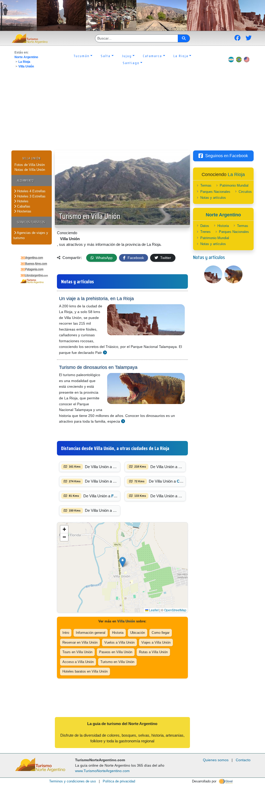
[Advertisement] (132, 111)
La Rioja (24, 62)
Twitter (165, 258)
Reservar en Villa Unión (80, 642)
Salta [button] (106, 56)
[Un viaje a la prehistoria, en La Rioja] (105, 352)
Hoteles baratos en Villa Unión (85, 671)
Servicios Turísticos (31, 222)
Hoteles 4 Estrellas (31, 191)
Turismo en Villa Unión (89, 216)
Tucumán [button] (82, 56)
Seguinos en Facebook (226, 156)
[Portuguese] (239, 59)
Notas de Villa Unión (29, 170)
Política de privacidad (119, 781)
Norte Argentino (26, 57)
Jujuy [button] (127, 56)
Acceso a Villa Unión (78, 662)
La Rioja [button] (180, 56)
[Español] (231, 59)
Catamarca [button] (152, 56)
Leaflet (153, 610)
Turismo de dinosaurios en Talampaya (98, 367)
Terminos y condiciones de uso (72, 781)
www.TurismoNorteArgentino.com (102, 771)
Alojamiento (25, 180)
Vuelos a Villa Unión (119, 642)
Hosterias (23, 211)
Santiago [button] (131, 63)
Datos (204, 226)
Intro (65, 633)
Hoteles (22, 201)
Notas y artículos (213, 198)
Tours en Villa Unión (77, 652)
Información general (90, 633)
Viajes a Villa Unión (156, 642)
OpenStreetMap (175, 610)
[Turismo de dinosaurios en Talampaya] (123, 421)
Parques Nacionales (215, 192)
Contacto (243, 760)
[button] (122, 562)
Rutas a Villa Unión (153, 652)
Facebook (135, 258)
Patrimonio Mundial (234, 185)
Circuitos (245, 192)
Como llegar (161, 633)
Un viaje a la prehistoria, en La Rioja (96, 298)
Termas (205, 185)
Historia (117, 633)
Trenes (205, 232)
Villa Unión (26, 66)
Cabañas (23, 206)
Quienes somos (216, 760)
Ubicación (137, 633)
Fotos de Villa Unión (29, 165)
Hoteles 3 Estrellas (31, 196)
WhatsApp (104, 258)
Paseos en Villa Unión (115, 652)
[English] (247, 59)
